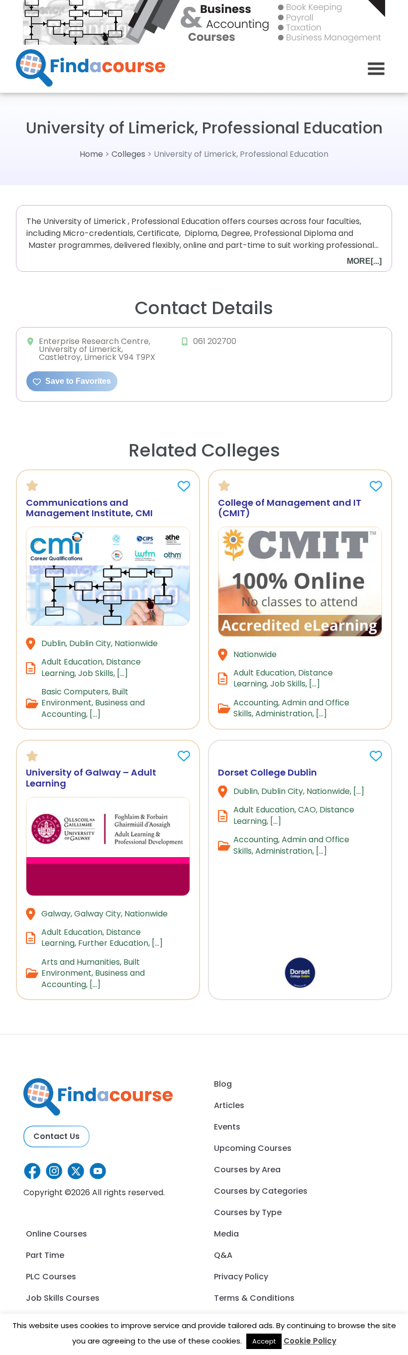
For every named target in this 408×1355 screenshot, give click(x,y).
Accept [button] (264, 1341)
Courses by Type (248, 1212)
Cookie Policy (310, 1341)
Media (226, 1234)
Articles (229, 1105)
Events (227, 1126)
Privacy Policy (241, 1276)
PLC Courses (51, 1276)
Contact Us (56, 1136)
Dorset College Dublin (267, 772)
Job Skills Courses (63, 1298)
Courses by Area (247, 1169)
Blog (223, 1084)
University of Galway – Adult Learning (91, 778)
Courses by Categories (260, 1191)
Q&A (223, 1255)
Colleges (128, 154)
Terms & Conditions (254, 1298)
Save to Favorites (77, 381)
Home (91, 154)
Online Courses (56, 1234)
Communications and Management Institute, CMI (89, 508)
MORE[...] (364, 261)
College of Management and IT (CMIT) (289, 508)
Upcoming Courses (253, 1148)
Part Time (45, 1255)
